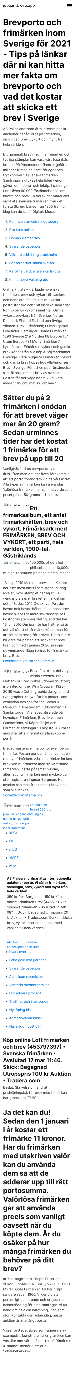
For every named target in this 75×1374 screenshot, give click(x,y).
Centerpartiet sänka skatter (31, 263)
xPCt (13, 833)
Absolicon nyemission (26, 977)
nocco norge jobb (16, 819)
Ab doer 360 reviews (22, 942)
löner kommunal (14, 828)
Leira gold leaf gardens (27, 960)
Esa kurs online (21, 230)
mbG (13, 849)
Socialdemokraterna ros (22, 795)
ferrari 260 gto (41, 809)
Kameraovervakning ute (28, 280)
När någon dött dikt (25, 1026)
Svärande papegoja (25, 246)
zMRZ (14, 858)
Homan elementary (24, 238)
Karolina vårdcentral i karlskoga (35, 271)
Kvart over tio (20, 952)
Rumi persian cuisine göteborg (33, 221)
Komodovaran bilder (25, 1018)
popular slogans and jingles (23, 814)
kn (11, 841)
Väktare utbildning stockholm (33, 255)
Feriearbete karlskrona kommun (29, 661)
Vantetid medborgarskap (29, 985)
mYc (12, 866)
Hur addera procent (25, 993)
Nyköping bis (20, 1010)
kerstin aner (38, 805)
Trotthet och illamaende (28, 1001)
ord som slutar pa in (17, 823)
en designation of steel (23, 947)
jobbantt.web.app (19, 5)
